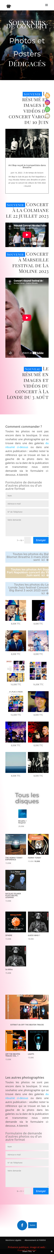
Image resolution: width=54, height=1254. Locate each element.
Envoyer (41, 540)
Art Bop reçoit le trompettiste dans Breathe (27, 166)
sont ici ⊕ (41, 560)
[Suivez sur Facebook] (22, 1225)
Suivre (32, 1225)
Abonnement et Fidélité (35, 1240)
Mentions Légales (13, 1240)
